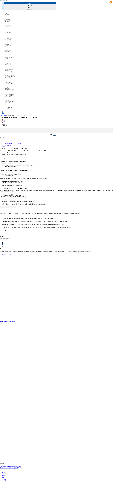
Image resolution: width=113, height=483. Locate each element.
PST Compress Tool (7, 33)
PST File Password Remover (8, 102)
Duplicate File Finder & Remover (9, 94)
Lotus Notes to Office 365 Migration (10, 84)
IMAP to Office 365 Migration (9, 77)
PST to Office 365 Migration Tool (9, 15)
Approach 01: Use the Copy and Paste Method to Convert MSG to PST (13, 142)
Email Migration (4, 473)
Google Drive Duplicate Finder (9, 108)
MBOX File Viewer (7, 56)
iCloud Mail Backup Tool (8, 63)
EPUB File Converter (7, 26)
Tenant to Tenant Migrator (8, 90)
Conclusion (3, 146)
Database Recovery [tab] (29, 9)
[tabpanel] (29, 33)
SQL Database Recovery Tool (9, 106)
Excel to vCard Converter (8, 34)
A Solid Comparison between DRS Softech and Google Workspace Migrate (10, 466)
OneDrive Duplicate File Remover (9, 75)
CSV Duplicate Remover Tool (9, 100)
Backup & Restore (4, 471)
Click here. (27, 110)
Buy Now (58, 135)
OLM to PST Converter (8, 20)
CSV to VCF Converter (8, 39)
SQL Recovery (4, 480)
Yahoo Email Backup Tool (8, 57)
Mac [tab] (51, 134)
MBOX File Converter (8, 28)
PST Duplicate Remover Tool (9, 95)
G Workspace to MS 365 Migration (9, 71)
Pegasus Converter (7, 19)
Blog (2, 112)
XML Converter (7, 14)
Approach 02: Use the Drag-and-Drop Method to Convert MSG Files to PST (14, 143)
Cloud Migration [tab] (29, 5)
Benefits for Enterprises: (9, 145)
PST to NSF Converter (8, 45)
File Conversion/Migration (5, 474)
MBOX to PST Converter (8, 32)
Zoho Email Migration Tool (8, 62)
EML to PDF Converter (8, 46)
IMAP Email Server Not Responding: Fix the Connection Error (9, 465)
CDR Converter (7, 51)
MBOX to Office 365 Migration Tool (10, 76)
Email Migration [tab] (30, 3)
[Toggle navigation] (6, 0)
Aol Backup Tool (7, 87)
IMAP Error (3, 475)
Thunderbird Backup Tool (8, 70)
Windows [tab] (52, 133)
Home (1, 115)
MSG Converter (7, 12)
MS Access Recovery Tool (8, 107)
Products (3, 1)
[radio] (57, 232)
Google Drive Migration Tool (9, 83)
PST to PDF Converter (8, 52)
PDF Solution (5, 115)
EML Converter (7, 13)
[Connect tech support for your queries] (110, 2)
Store (2, 111)
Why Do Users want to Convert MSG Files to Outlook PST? (10, 141)
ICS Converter (6, 31)
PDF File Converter (7, 53)
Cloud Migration (4, 472)
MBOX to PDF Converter (8, 37)
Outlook (3, 477)
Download (54, 135)
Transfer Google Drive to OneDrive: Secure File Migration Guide (9, 468)
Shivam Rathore (4, 123)
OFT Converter (7, 44)
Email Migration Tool (7, 88)
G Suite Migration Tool (8, 59)
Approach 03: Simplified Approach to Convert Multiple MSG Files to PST (13, 144)
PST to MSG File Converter (8, 38)
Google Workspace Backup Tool (9, 69)
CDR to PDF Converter (8, 40)
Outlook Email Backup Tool (8, 82)
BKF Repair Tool (7, 109)
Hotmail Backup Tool (7, 65)
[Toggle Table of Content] (0, 139)
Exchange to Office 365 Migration (9, 89)
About (3, 113)
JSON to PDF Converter (8, 25)
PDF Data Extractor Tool (8, 50)
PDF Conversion (4, 478)
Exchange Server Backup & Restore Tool (10, 101)
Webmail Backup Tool (8, 64)
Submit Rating (2, 236)
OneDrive (3, 476)
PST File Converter (7, 27)
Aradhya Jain (3, 121)
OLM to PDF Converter (8, 21)
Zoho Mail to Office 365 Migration (9, 81)
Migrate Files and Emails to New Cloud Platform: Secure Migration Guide (10, 467)
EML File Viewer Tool (8, 96)
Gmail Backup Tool (7, 58)
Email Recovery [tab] (29, 7)
